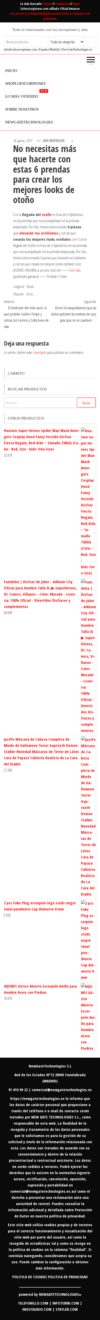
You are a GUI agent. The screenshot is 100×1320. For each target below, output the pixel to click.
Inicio (11, 71)
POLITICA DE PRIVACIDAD (68, 1276)
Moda (29, 286)
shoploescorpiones (25, 83)
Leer (75, 239)
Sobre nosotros (22, 109)
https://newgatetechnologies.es (37, 1098)
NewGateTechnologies (29, 122)
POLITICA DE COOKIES (29, 1276)
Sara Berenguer (54, 140)
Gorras (47, 4)
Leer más (75, 270)
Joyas (76, 4)
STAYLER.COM (67, 1309)
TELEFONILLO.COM (33, 1303)
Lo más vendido (26, 94)
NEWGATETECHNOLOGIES (60, 1294)
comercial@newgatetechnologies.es (40, 1191)
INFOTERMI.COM (65, 1303)
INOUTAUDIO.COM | (39, 1309)
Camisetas (63, 4)
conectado (39, 352)
